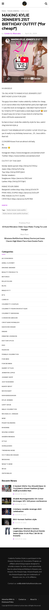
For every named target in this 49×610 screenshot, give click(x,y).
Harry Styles (8, 368)
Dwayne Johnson (9, 336)
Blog (4, 286)
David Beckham (8, 327)
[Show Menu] (3, 3)
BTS (3, 295)
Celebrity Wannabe (12, 33)
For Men (5, 359)
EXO (3, 345)
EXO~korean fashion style (25, 519)
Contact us (22, 599)
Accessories (7, 258)
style (4, 441)
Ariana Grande (8, 267)
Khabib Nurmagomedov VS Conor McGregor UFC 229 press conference (30, 500)
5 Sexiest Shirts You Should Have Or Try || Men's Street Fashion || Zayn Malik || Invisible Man (29, 488)
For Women (7, 363)
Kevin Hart (7, 391)
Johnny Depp (7, 377)
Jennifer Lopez (8, 372)
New (4, 418)
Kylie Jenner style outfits (16, 210)
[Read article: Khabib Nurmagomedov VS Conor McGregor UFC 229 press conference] (6, 501)
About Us (33, 599)
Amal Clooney (8, 263)
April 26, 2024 (31, 33)
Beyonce (6, 277)
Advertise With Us (8, 599)
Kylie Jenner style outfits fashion (15, 213)
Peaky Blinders (8, 423)
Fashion (5, 350)
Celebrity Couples (10, 304)
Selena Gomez (8, 432)
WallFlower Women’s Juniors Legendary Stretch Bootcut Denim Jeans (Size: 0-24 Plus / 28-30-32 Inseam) (29, 532)
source (4, 205)
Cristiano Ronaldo (11, 322)
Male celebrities (9, 409)
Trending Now (8, 450)
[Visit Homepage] (24, 3)
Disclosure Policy (8, 602)
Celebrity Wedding (10, 313)
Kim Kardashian (9, 395)
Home (4, 11)
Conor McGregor (10, 318)
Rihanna (5, 427)
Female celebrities (13, 11)
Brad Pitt (6, 290)
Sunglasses (7, 446)
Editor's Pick (8, 341)
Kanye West (7, 386)
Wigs (4, 469)
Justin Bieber (8, 382)
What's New (7, 464)
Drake (4, 331)
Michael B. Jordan (10, 414)
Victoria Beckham (10, 455)
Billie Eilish (7, 281)
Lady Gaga (6, 405)
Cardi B (5, 299)
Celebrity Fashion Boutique (14, 308)
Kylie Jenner (25, 11)
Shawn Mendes (8, 436)
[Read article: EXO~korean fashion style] (6, 521)
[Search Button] (46, 3)
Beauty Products (10, 272)
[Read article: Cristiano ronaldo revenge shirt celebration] (6, 511)
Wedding (6, 459)
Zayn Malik (7, 473)
